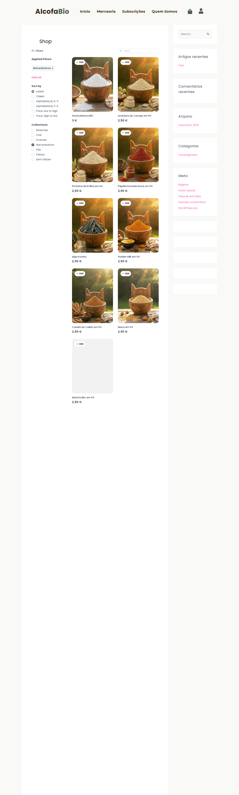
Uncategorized (187, 155)
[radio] (38, 91)
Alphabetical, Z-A (47, 106)
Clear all (36, 77)
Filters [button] (39, 51)
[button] (189, 11)
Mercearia (106, 11)
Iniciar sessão (186, 190)
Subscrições (133, 11)
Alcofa (52, 11)
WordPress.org (187, 208)
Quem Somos (164, 11)
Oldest (40, 96)
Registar (183, 184)
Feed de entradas (189, 196)
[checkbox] (40, 130)
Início (85, 11)
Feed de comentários (192, 202)
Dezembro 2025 (188, 125)
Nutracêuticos (45, 145)
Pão (38, 149)
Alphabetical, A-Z (47, 101)
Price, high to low (47, 116)
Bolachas (42, 130)
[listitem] (43, 68)
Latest (40, 91)
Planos (40, 154)
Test (181, 65)
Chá (38, 135)
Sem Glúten (43, 159)
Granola (41, 140)
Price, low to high (47, 111)
